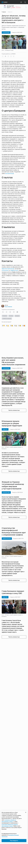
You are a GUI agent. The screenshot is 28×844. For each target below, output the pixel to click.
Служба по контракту (7, 318)
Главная (4, 11)
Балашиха (17, 315)
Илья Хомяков (8, 306)
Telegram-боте (14, 270)
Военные (11, 315)
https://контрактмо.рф (8, 268)
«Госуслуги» (5, 270)
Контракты (5, 315)
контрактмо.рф (9, 173)
